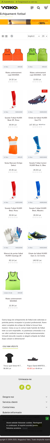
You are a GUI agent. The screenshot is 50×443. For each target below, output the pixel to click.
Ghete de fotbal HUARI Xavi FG (37, 119)
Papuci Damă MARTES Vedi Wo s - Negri (37, 366)
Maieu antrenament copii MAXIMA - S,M (38, 73)
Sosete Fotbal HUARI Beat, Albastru (37, 209)
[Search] (38, 8)
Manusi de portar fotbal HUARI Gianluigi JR (13, 254)
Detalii (25, 428)
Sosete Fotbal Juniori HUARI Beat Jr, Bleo (37, 164)
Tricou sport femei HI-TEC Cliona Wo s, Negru (13, 366)
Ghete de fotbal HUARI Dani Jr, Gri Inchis (37, 254)
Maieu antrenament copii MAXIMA (13, 73)
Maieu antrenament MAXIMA (13, 300)
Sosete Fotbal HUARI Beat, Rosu (13, 209)
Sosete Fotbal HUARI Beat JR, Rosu (13, 119)
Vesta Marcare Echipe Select (13, 164)
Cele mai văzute (10, 346)
